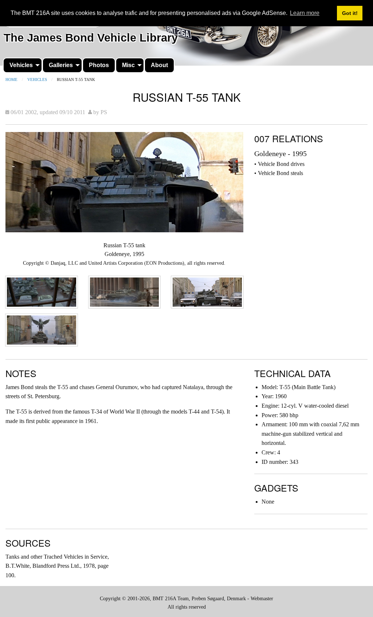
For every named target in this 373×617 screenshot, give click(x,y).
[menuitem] (22, 65)
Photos (99, 65)
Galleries (61, 65)
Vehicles (21, 65)
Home (11, 79)
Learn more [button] (304, 13)
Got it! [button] (350, 13)
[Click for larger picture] (124, 181)
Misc (128, 65)
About (159, 65)
